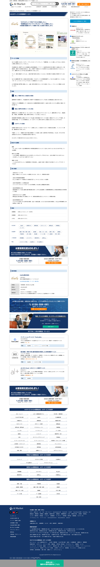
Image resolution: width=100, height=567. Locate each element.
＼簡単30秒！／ (50, 563)
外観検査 (41, 513)
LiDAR (69, 513)
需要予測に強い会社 (34, 530)
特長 (12, 241)
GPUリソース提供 (46, 544)
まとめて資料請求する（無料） (80, 21)
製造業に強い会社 (84, 532)
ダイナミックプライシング (69, 546)
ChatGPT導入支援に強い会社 (56, 529)
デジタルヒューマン (70, 544)
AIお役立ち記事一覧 (14, 518)
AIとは (31, 512)
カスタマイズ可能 (45, 345)
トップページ (13, 516)
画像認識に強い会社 (46, 529)
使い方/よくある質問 (14, 527)
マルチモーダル (80, 515)
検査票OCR (74, 26)
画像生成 (31, 513)
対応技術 (13, 225)
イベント (86, 6)
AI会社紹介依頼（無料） (15, 525)
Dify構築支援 (73, 542)
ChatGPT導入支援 (61, 542)
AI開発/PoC (79, 542)
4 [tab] (42, 51)
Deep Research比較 (77, 512)
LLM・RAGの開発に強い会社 (69, 529)
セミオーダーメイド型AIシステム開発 (80, 74)
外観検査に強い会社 (62, 530)
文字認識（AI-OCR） (82, 548)
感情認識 (74, 515)
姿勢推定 (58, 513)
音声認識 (64, 515)
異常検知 (67, 548)
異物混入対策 (74, 513)
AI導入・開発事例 (53, 523)
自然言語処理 (37, 549)
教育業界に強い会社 (46, 534)
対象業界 (13, 231)
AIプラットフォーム (58, 549)
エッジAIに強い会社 (80, 529)
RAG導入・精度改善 (53, 542)
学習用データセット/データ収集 (46, 548)
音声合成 (69, 515)
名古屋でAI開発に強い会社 (35, 536)
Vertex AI (68, 517)
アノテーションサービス (85, 546)
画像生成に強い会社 (64, 532)
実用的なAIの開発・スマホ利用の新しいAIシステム (80, 61)
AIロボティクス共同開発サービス (33, 10)
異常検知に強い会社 (43, 530)
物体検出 (85, 513)
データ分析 (39, 546)
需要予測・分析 (56, 546)
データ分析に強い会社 (54, 532)
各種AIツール (49, 549)
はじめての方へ (28, 6)
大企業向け (29, 345)
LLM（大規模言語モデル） (42, 542)
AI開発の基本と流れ (34, 523)
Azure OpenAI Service (52, 517)
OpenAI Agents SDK (57, 512)
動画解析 (46, 513)
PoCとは (46, 523)
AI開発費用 (41, 523)
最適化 (44, 546)
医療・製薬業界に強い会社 (35, 534)
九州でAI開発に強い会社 (46, 536)
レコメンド (46, 515)
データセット (58, 515)
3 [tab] (39, 51)
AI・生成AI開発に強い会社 (35, 529)
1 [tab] (35, 51)
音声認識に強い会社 (53, 530)
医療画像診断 (63, 513)
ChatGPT (70, 512)
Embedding (85, 512)
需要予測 (36, 515)
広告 (61, 546)
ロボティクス (39, 544)
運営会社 (12, 532)
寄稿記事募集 (13, 536)
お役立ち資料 (54, 6)
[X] (11, 512)
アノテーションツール (34, 548)
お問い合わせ (51, 326)
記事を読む (64, 6)
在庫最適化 (52, 515)
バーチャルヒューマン (34, 517)
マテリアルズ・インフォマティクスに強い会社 (39, 532)
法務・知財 (43, 549)
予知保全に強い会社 (71, 530)
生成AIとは (36, 512)
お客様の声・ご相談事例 (41, 6)
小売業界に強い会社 (55, 534)
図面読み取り (52, 513)
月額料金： (25, 342)
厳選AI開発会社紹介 (75, 6)
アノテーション (43, 517)
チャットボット (73, 548)
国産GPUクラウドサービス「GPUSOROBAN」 (77, 37)
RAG (43, 512)
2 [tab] (37, 51)
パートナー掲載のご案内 (15, 520)
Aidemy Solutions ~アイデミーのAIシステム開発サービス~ (80, 48)
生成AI (68, 542)
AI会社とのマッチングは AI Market (17, 10)
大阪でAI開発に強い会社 (76, 534)
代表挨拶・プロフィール (15, 534)
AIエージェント (49, 512)
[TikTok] (17, 512)
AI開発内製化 (60, 523)
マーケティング (33, 546)
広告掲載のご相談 (14, 522)
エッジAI (31, 515)
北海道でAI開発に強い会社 (58, 536)
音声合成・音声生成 (60, 544)
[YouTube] (14, 512)
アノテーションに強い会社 (74, 532)
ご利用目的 (14, 238)
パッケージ (36, 345)
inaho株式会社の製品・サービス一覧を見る (29, 281)
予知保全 (41, 515)
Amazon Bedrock (61, 517)
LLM (40, 512)
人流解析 (80, 513)
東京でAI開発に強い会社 (65, 534)
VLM (89, 512)
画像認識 (36, 513)
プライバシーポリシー (15, 529)
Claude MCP (64, 512)
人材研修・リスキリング (59, 548)
